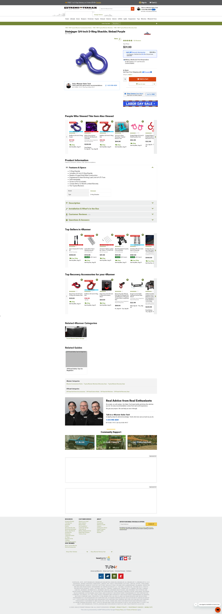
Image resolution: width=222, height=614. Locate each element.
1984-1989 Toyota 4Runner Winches (103, 27)
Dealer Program (101, 529)
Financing (67, 534)
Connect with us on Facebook (121, 558)
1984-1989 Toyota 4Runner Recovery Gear (125, 27)
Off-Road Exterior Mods (92, 391)
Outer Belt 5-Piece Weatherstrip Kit (89, 250)
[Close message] (156, 23)
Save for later (141, 84)
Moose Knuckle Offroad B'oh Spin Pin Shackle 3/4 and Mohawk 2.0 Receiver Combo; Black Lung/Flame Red (122, 298)
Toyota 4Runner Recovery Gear (116, 384)
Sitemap (112, 607)
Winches (143, 19)
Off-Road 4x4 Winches (107, 391)
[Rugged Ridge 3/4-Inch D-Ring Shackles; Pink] (137, 127)
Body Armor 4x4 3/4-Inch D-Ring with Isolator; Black (106, 295)
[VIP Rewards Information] (151, 72)
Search (132, 9)
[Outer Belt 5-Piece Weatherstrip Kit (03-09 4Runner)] (91, 240)
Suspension (132, 19)
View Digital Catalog (70, 541)
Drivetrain (91, 19)
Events (67, 526)
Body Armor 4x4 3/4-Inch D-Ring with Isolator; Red (75, 294)
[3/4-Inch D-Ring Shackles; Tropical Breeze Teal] (122, 127)
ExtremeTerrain (120, 571)
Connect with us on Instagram (129, 558)
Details (98, 2)
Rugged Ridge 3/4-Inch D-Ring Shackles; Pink (137, 136)
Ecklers (128, 571)
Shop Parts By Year (70, 527)
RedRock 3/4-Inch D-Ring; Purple (76, 136)
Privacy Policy (142, 527)
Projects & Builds (69, 521)
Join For (151, 94)
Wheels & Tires (152, 19)
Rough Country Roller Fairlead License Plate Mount (137, 296)
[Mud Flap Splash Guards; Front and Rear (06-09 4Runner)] (122, 240)
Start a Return (82, 523)
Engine (97, 19)
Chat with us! (82, 529)
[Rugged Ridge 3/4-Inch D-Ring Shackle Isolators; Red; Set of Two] (152, 127)
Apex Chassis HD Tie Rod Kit (76, 250)
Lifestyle (72, 19)
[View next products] (155, 137)
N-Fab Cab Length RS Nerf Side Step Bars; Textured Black (152, 251)
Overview (99, 521)
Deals (67, 19)
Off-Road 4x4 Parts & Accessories (75, 391)
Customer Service (83, 527)
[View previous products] (66, 137)
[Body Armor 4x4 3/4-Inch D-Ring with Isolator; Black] (107, 285)
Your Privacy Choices (136, 607)
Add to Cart (143, 79)
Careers (99, 526)
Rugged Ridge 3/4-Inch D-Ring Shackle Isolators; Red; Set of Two (152, 137)
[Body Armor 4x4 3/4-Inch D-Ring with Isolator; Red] (76, 285)
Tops (138, 19)
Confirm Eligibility (129, 63)
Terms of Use (82, 534)
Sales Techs (100, 531)
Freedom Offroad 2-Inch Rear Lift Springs (136, 250)
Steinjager (93, 191)
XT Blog (67, 537)
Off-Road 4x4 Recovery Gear (121, 391)
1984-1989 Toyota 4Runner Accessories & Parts (78, 27)
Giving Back (100, 523)
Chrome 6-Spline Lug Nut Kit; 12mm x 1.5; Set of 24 (106, 250)
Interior (114, 19)
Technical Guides (69, 535)
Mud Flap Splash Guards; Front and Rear (122, 250)
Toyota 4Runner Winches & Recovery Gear (95, 384)
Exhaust (102, 19)
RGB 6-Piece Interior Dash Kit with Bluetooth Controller (91, 138)
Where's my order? (84, 521)
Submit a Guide (101, 524)
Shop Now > (116, 23)
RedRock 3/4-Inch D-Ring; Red (107, 136)
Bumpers (83, 19)
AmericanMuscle (96, 571)
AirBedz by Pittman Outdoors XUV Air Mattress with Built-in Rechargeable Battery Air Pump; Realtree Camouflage (152, 299)
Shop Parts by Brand (70, 529)
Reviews (99, 532)
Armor (78, 19)
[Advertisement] (111, 470)
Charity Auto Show (102, 527)
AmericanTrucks (108, 571)
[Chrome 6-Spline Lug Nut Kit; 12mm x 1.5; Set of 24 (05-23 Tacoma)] (107, 240)
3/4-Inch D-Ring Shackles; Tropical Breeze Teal (120, 137)
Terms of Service (132, 609)
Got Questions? (83, 526)
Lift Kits (120, 19)
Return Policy (82, 524)
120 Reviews (137, 40)
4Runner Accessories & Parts (74, 384)
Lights (125, 19)
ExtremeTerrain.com (80, 8)
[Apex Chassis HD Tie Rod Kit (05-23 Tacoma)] (76, 240)
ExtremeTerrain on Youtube (125, 558)
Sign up (151, 524)
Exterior (108, 19)
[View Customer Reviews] (128, 41)
